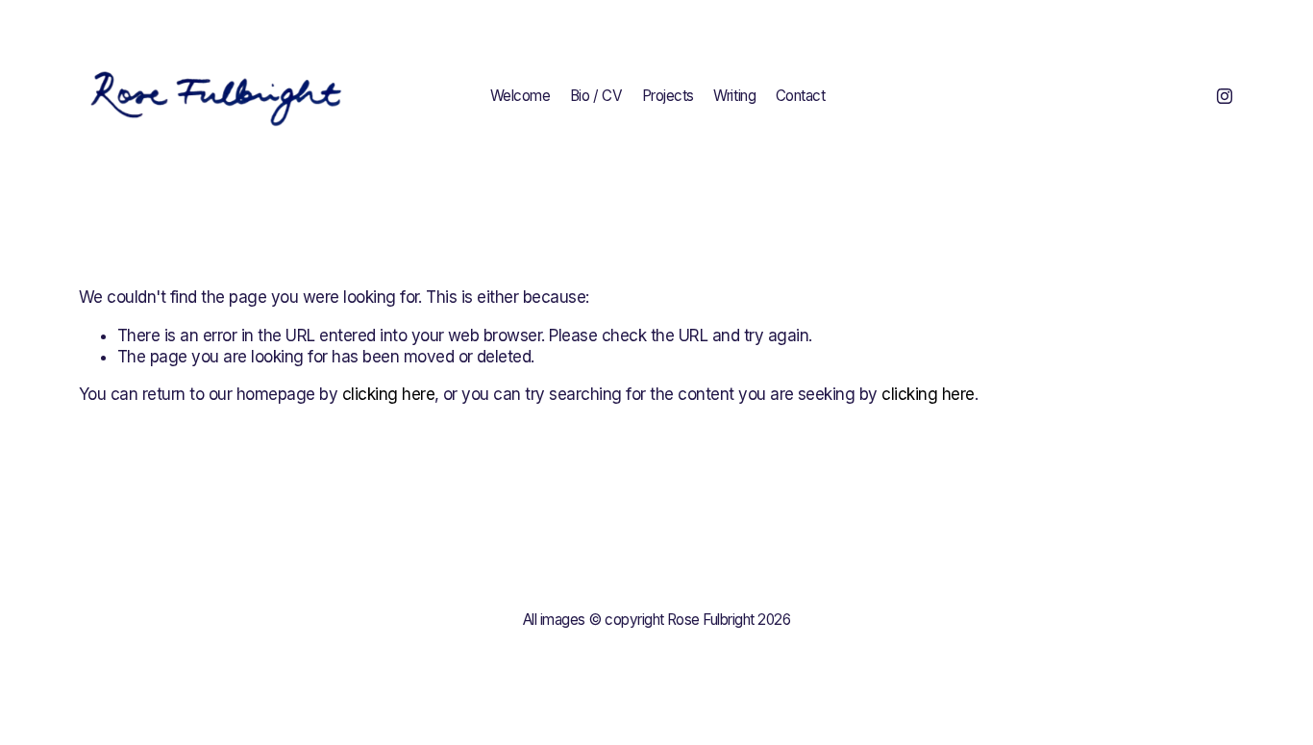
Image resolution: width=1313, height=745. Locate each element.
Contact (801, 96)
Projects (668, 96)
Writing (734, 96)
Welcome (520, 96)
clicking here (388, 394)
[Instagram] (1224, 96)
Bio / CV (596, 96)
